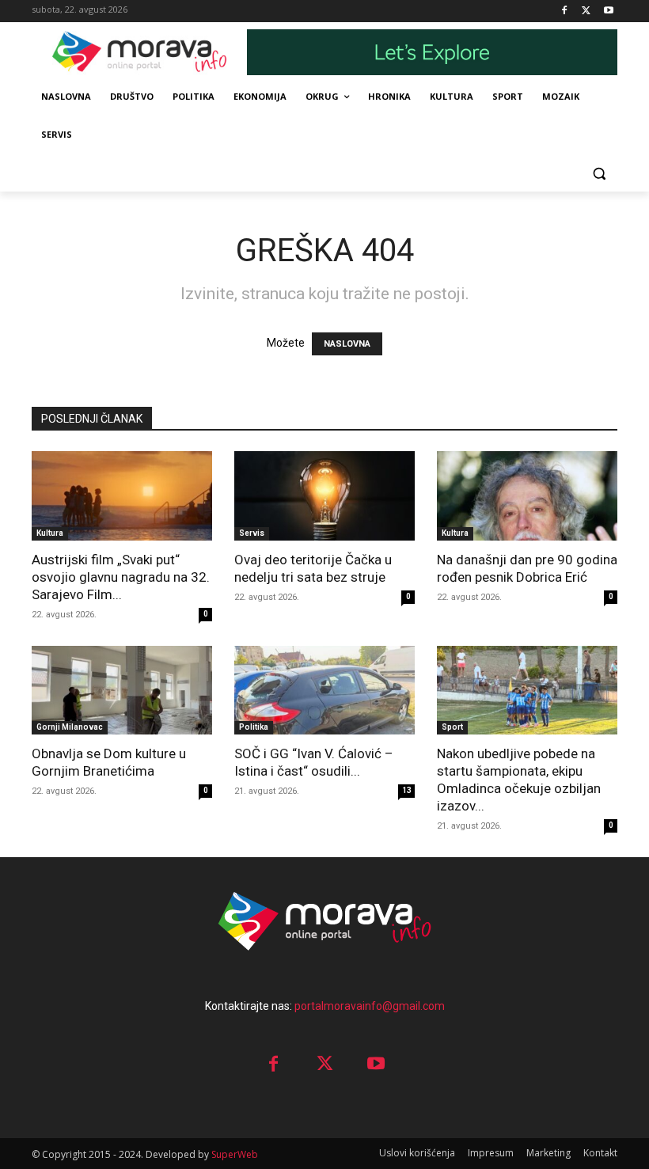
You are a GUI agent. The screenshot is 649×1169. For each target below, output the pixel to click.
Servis (251, 533)
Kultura (49, 533)
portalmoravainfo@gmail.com (369, 1006)
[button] (598, 173)
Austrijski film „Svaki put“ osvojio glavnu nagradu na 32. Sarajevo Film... (121, 577)
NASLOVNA (347, 344)
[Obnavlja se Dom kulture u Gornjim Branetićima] (122, 690)
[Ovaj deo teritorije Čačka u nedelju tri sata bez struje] (324, 496)
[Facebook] (565, 11)
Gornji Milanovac (69, 727)
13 (407, 790)
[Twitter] (586, 11)
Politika (253, 727)
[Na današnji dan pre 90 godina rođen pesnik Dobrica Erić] (527, 496)
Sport (452, 727)
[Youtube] (608, 11)
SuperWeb (234, 1154)
